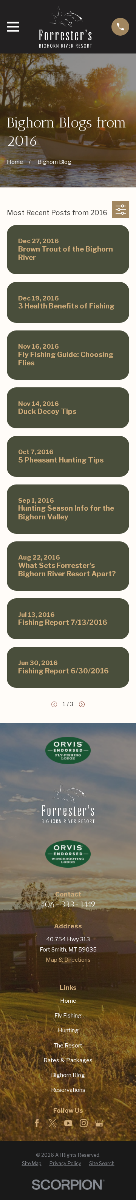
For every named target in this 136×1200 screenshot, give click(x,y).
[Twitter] (52, 1123)
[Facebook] (37, 1123)
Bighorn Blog (68, 1075)
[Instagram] (84, 1123)
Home (68, 1000)
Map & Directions (68, 959)
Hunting (68, 1030)
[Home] (65, 27)
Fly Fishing (68, 1015)
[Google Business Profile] (99, 1123)
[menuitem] (32, 1163)
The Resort (68, 1045)
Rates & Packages (68, 1060)
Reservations (68, 1090)
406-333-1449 (68, 904)
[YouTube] (68, 1123)
